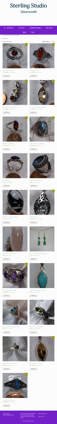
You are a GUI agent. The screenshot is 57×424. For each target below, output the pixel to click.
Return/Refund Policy (42, 413)
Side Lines (49, 28)
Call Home (9, 28)
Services (21, 28)
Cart (32, 32)
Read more (6, 222)
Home (4, 35)
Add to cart (6, 75)
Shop (24, 32)
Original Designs (35, 28)
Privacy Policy (41, 416)
